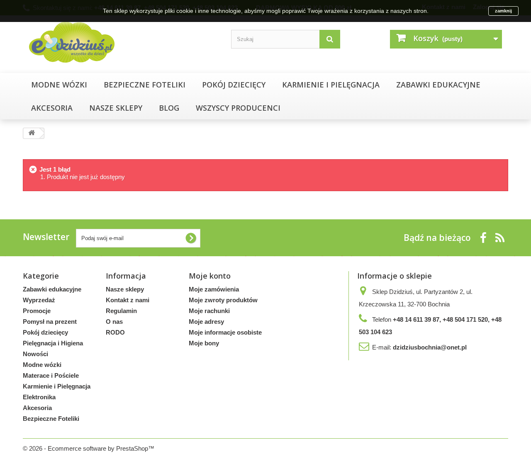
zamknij (503, 10)
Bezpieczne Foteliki (144, 85)
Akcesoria (52, 108)
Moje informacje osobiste (225, 332)
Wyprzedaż (39, 299)
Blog (169, 108)
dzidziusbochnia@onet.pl (430, 347)
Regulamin (121, 310)
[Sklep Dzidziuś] (103, 42)
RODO (115, 332)
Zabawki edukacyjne (438, 85)
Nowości (35, 353)
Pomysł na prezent (50, 321)
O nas (114, 321)
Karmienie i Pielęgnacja (331, 85)
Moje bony (204, 343)
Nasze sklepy (125, 289)
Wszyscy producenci (238, 108)
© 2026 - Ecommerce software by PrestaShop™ (88, 448)
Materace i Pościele (51, 375)
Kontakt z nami (127, 299)
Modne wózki (59, 85)
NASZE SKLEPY (115, 108)
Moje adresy (206, 321)
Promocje (37, 310)
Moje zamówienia (214, 289)
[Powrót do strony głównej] (31, 133)
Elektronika (39, 397)
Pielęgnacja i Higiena (53, 343)
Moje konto (210, 276)
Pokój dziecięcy (234, 85)
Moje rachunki (209, 310)
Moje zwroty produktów (223, 299)
